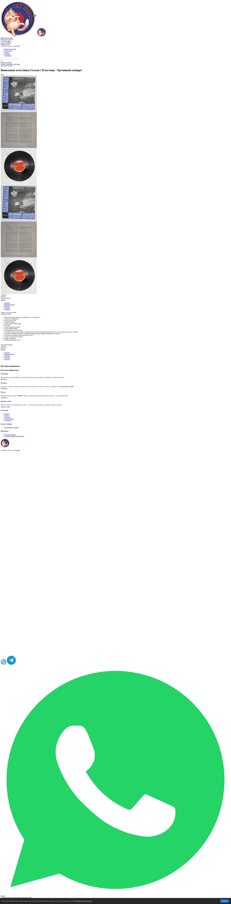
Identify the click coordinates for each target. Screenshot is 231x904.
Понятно (224, 901)
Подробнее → (4, 379)
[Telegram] (11, 664)
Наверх (3, 896)
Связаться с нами (5, 406)
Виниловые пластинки (11, 427)
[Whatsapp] (115, 894)
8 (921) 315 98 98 (6, 43)
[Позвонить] (3, 664)
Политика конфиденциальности (14, 436)
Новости (7, 414)
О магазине (7, 420)
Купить (3, 300)
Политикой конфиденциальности (83, 901)
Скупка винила (9, 419)
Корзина (3, 39)
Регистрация (9, 38)
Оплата (6, 415)
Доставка (7, 417)
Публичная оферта (10, 434)
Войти (3, 38)
